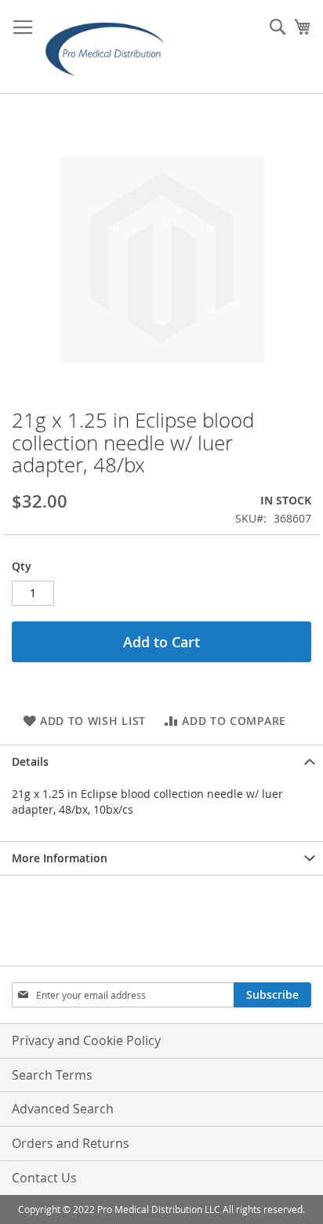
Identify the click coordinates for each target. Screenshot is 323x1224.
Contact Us (44, 1177)
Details (30, 761)
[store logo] (109, 47)
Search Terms (52, 1075)
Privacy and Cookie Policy (86, 1040)
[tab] (161, 761)
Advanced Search (63, 1108)
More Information (59, 858)
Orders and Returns (70, 1143)
